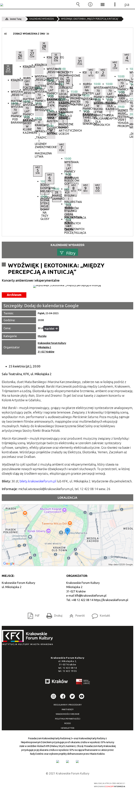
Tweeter (72, 696)
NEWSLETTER (67, 728)
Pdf (32, 614)
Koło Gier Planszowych (68, 226)
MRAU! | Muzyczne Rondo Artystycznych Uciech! (63, 122)
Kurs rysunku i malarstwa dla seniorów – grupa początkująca (68, 196)
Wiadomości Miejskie (67, 714)
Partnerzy (67, 709)
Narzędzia (90, 4)
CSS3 (66, 783)
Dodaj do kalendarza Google (51, 305)
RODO (67, 723)
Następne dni (47, 34)
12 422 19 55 (70, 671)
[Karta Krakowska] (77, 761)
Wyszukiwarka (78, 4)
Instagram (53, 696)
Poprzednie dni (5, 34)
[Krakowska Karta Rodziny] (57, 761)
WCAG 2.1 (76, 783)
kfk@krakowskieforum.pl (90, 595)
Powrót (76, 614)
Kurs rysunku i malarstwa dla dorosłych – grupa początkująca (68, 211)
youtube (81, 696)
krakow (56, 682)
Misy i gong (51, 131)
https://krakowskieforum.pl (111, 600)
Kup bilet (49, 328)
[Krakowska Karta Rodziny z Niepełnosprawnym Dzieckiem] (67, 761)
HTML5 (60, 783)
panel (127, 4)
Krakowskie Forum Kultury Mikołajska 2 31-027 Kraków (52, 347)
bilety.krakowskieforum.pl (38, 481)
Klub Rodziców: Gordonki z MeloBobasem (68, 181)
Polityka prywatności (67, 719)
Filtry (70, 253)
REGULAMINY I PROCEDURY (68, 705)
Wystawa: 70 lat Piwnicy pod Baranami (68, 166)
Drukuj (53, 614)
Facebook (62, 696)
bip (83, 683)
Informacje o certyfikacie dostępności (24, 784)
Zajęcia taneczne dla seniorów (87, 118)
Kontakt (99, 614)
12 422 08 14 (70, 668)
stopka (28, 637)
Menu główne (102, 4)
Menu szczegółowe (114, 4)
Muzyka (42, 336)
